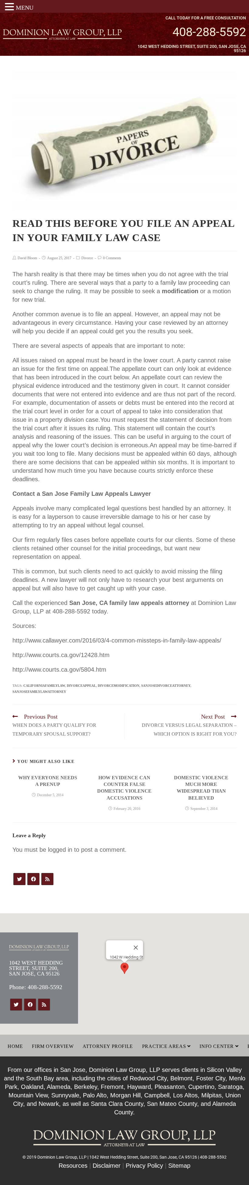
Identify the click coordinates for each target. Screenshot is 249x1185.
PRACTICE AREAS (164, 1046)
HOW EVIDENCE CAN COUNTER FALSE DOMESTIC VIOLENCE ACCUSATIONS (124, 788)
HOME (15, 1046)
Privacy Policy (144, 1165)
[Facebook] (33, 879)
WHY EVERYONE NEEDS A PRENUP (47, 781)
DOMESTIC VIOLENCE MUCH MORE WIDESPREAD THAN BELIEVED (201, 788)
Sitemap (179, 1165)
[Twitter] (19, 879)
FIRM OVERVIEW (52, 1046)
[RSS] (47, 879)
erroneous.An (139, 445)
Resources (73, 1165)
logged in (60, 849)
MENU (24, 7)
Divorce (87, 258)
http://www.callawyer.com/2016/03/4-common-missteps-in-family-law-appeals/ (116, 640)
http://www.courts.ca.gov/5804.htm (59, 669)
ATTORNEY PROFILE (108, 1046)
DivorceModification (118, 685)
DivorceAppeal (81, 685)
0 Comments (112, 258)
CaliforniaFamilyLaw (44, 685)
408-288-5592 (209, 32)
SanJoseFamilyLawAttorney (39, 691)
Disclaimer (107, 1165)
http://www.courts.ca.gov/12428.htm (61, 655)
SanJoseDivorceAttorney (165, 685)
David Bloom (27, 258)
